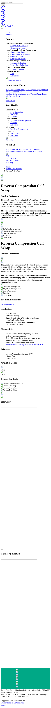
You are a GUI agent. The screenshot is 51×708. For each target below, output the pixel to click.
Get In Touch (11, 158)
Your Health (10, 101)
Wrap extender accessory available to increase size (24, 345)
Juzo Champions (34, 149)
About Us (9, 140)
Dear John (14, 136)
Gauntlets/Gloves (16, 56)
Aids (12, 74)
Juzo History (10, 149)
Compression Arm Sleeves (20, 54)
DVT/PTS (14, 114)
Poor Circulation (16, 112)
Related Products (7, 304)
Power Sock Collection (19, 65)
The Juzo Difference (13, 94)
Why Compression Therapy (16, 90)
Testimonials (37, 152)
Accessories (14, 76)
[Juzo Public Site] (8, 26)
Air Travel (14, 125)
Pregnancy (14, 116)
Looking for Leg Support (35, 90)
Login (3, 705)
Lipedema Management (19, 129)
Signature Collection (18, 63)
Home (8, 32)
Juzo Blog (9, 162)
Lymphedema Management (20, 121)
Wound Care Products (14, 169)
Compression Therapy (14, 80)
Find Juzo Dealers (12, 160)
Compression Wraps (18, 48)
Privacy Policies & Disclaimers (12, 703)
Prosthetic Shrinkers (17, 69)
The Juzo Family (21, 149)
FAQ (7, 156)
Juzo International (26, 152)
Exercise (13, 123)
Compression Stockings (19, 46)
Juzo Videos (15, 133)
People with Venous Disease (31, 94)
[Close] (2, 549)
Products (9, 34)
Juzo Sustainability (13, 152)
